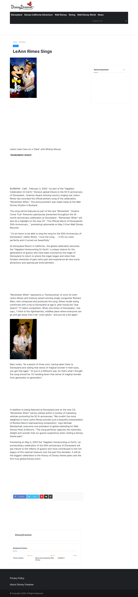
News (101, 15)
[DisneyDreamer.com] (22, 6)
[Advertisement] (109, 88)
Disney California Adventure (38, 15)
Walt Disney (61, 15)
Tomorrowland (18, 558)
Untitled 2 (61, 558)
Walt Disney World (86, 15)
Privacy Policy (17, 578)
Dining (72, 15)
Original (22, 42)
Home (15, 42)
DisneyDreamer (23, 535)
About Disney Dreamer (22, 584)
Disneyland (16, 15)
